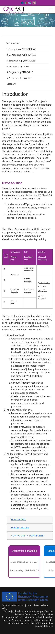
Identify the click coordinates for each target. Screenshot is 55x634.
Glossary (11, 83)
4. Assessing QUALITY (17, 66)
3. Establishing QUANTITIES (21, 60)
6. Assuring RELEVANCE (18, 78)
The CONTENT (18, 519)
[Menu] (51, 10)
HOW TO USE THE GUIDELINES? (27, 535)
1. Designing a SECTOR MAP (21, 49)
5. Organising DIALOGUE (19, 72)
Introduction (13, 43)
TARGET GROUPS (20, 527)
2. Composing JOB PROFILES (21, 54)
